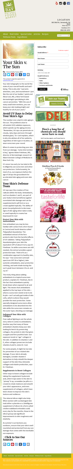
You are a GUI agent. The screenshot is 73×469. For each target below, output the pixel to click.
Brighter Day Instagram (60, 3)
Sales (41, 81)
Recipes (45, 34)
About (5, 34)
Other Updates (44, 83)
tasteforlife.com (8, 80)
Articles (37, 34)
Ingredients (22, 37)
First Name (41, 58)
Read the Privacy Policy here (59, 464)
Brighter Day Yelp (56, 3)
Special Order (26, 34)
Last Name (41, 64)
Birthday (40, 70)
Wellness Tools (9, 37)
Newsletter (43, 78)
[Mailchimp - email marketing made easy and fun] (64, 90)
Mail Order (14, 34)
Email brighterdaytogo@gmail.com (64, 3)
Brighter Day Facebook (68, 3)
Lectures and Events (46, 85)
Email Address (43, 53)
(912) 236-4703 (65, 30)
